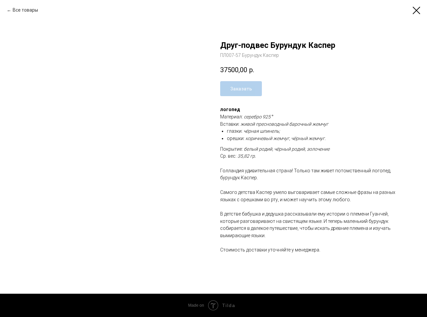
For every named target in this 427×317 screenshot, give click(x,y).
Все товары (25, 10)
